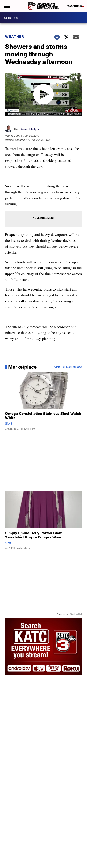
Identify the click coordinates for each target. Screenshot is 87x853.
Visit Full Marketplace (68, 367)
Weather (14, 36)
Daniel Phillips (29, 129)
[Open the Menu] (7, 6)
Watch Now (74, 6)
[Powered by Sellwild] (76, 614)
